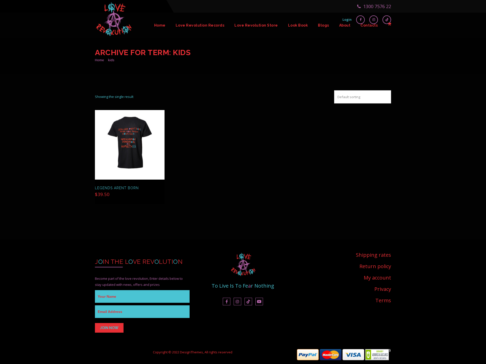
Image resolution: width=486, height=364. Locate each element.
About (345, 25)
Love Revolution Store (256, 25)
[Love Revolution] (114, 25)
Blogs (323, 25)
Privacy (382, 289)
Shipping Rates (373, 255)
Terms (383, 300)
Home (160, 25)
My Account (377, 277)
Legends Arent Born (117, 188)
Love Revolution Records (200, 25)
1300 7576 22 (376, 6)
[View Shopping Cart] (389, 24)
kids (111, 60)
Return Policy (375, 266)
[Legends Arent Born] (130, 145)
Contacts (369, 25)
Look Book (298, 25)
